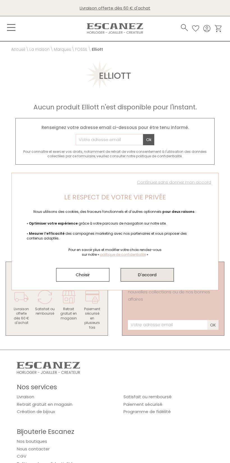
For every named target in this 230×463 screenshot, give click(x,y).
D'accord (147, 275)
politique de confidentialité (123, 254)
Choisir (83, 275)
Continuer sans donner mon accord (174, 182)
